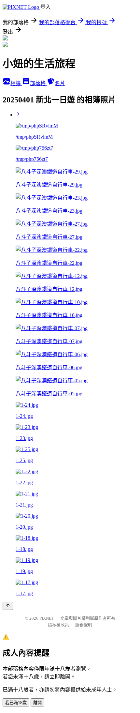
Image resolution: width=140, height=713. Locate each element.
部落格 (38, 83)
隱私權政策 (58, 624)
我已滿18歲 (16, 702)
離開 (37, 702)
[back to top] (8, 606)
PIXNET (46, 618)
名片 (60, 83)
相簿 (16, 83)
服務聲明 (83, 624)
